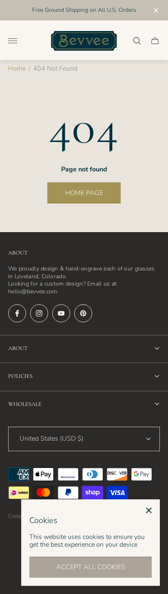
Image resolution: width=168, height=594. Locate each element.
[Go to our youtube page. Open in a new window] (61, 313)
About (18, 348)
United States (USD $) (52, 438)
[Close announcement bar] (155, 10)
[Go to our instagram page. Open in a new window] (39, 313)
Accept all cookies (90, 567)
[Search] (137, 41)
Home (17, 68)
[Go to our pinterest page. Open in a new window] (83, 313)
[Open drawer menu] (13, 41)
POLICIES (20, 375)
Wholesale (25, 404)
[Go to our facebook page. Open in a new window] (17, 313)
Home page (84, 192)
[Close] (149, 510)
